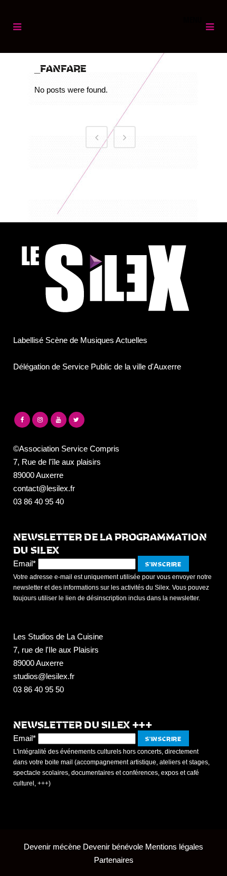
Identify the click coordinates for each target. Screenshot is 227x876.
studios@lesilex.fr (43, 676)
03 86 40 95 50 (38, 689)
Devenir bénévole (113, 846)
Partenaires (114, 859)
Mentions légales (174, 846)
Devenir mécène (52, 846)
